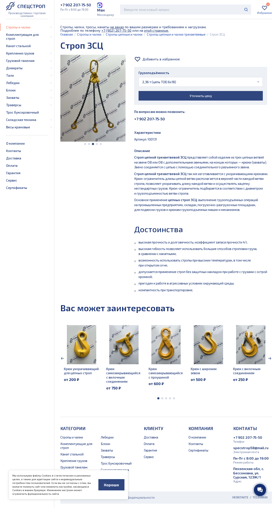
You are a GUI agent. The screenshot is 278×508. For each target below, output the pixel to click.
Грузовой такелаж (20, 61)
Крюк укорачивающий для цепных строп (81, 371)
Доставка (13, 158)
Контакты (13, 151)
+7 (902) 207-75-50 (116, 30)
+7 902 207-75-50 (149, 118)
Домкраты (14, 68)
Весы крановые (18, 127)
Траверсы (13, 105)
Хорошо (111, 484)
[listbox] (201, 82)
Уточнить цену (201, 96)
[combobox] (185, 10)
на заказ (117, 27)
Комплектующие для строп (22, 36)
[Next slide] (270, 358)
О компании (15, 143)
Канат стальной (18, 46)
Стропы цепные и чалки (124, 34)
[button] (85, 144)
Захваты (12, 97)
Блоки (11, 90)
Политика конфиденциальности (131, 497)
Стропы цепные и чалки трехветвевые (176, 34)
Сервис (11, 180)
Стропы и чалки (18, 27)
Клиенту (153, 428)
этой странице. (156, 30)
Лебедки (13, 83)
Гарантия (13, 173)
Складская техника (21, 120)
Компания (201, 428)
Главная (66, 34)
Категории (73, 428)
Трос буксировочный (22, 112)
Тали (10, 75)
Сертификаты (16, 188)
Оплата (12, 165)
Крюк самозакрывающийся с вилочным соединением (123, 375)
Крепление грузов (20, 53)
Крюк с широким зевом (204, 371)
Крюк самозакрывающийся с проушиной (166, 373)
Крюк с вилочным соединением (246, 371)
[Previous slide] (62, 358)
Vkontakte (240, 497)
